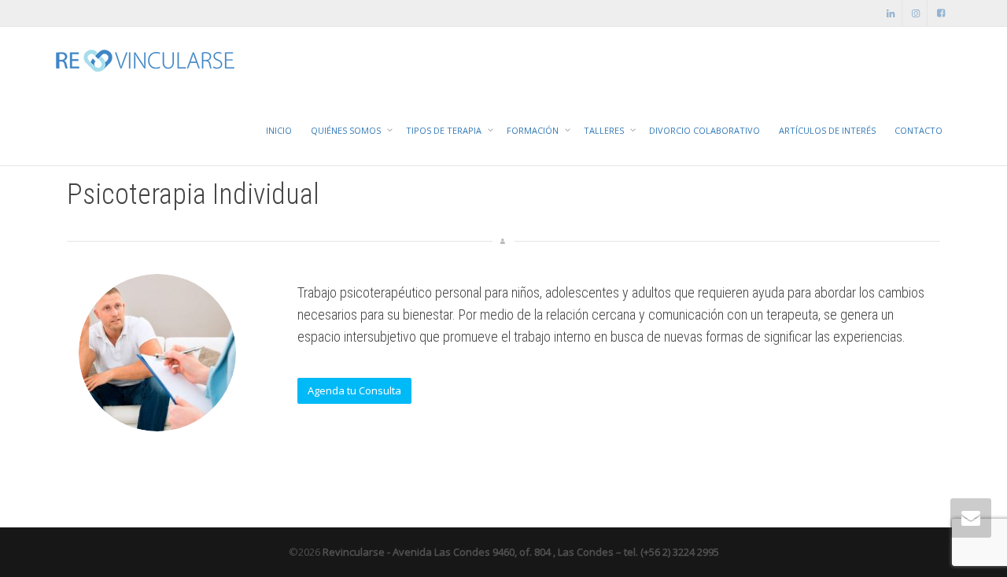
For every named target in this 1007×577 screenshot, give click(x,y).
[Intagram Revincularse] (916, 13)
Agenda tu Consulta (354, 390)
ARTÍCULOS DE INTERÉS (827, 130)
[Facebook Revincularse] (941, 13)
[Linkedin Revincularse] (891, 13)
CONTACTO (918, 130)
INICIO (279, 130)
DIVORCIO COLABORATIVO (704, 130)
